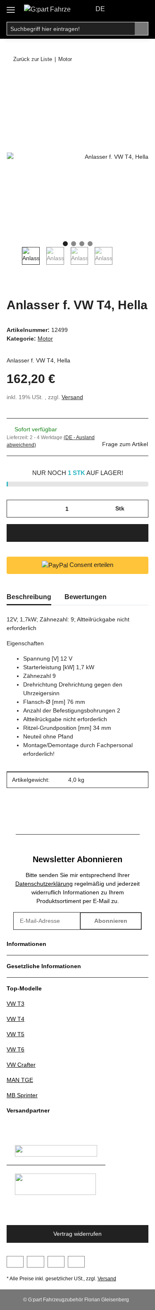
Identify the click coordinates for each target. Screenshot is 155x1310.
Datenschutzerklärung (44, 883)
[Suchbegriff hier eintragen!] (141, 29)
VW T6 (15, 1049)
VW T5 (15, 1034)
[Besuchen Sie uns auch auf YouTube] (35, 1262)
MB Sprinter (22, 1095)
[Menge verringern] (16, 508)
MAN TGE (20, 1080)
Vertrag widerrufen (77, 1233)
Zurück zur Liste (32, 59)
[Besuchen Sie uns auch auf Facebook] (15, 1262)
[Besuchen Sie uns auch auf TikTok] (76, 1262)
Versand (72, 397)
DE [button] (100, 8)
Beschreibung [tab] (29, 596)
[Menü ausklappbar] (11, 7)
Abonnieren (110, 920)
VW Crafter (21, 1064)
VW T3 (15, 1003)
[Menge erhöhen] (139, 508)
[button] (124, 9)
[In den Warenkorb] (13, 81)
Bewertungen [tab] (85, 596)
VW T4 (15, 1019)
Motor (45, 338)
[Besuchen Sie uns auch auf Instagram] (56, 1262)
